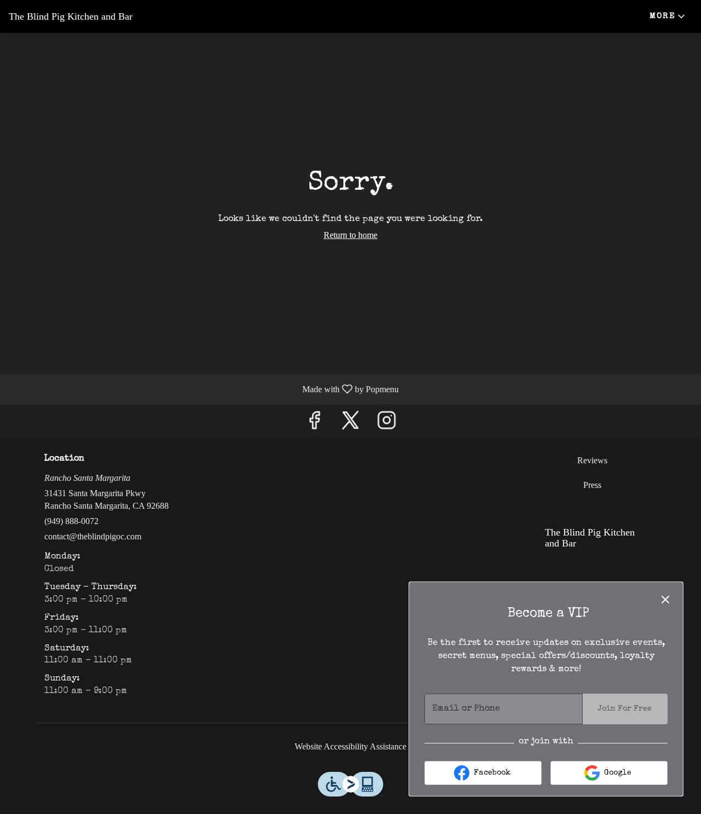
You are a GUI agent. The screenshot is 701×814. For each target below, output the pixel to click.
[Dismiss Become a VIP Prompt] (665, 599)
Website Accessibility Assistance (350, 746)
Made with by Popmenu (203, 389)
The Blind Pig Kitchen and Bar (586, 542)
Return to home (350, 235)
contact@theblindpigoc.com (92, 536)
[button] (668, 16)
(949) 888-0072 (71, 521)
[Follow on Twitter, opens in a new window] (350, 424)
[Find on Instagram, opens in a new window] (387, 424)
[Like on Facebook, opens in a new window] (314, 424)
